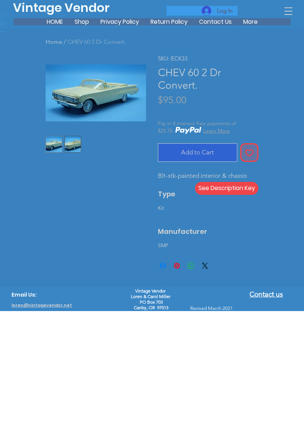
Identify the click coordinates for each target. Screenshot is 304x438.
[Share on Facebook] (162, 265)
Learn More (216, 130)
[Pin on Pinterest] (176, 265)
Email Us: (24, 294)
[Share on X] (205, 265)
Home (54, 41)
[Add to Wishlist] (249, 152)
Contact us (266, 294)
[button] (288, 11)
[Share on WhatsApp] (190, 265)
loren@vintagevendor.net (41, 305)
